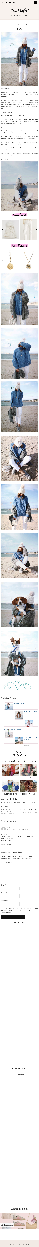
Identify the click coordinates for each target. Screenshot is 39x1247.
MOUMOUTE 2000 (30, 712)
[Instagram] (2, 3)
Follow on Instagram (20, 1068)
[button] (36, 2)
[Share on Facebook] (10, 799)
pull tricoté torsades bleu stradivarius (18, 803)
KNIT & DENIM (19, 703)
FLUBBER (17, 729)
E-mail (4, 893)
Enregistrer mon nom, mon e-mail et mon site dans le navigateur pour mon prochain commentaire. (19, 910)
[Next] (36, 229)
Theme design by (19, 1244)
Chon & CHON (19, 11)
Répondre (7, 844)
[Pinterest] (6, 3)
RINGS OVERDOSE (8, 812)
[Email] (14, 3)
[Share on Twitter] (13, 799)
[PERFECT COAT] (29, 786)
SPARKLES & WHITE (30, 738)
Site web (4, 900)
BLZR (28, 778)
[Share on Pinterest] (16, 799)
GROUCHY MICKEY (29, 811)
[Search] (18, 3)
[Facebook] (10, 3)
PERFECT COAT (28, 794)
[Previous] (3, 229)
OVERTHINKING (10, 794)
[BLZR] (29, 770)
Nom (3, 885)
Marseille (7, 806)
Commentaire (7, 862)
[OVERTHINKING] (10, 786)
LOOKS (21, 25)
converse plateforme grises (14, 802)
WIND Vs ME (8, 729)
